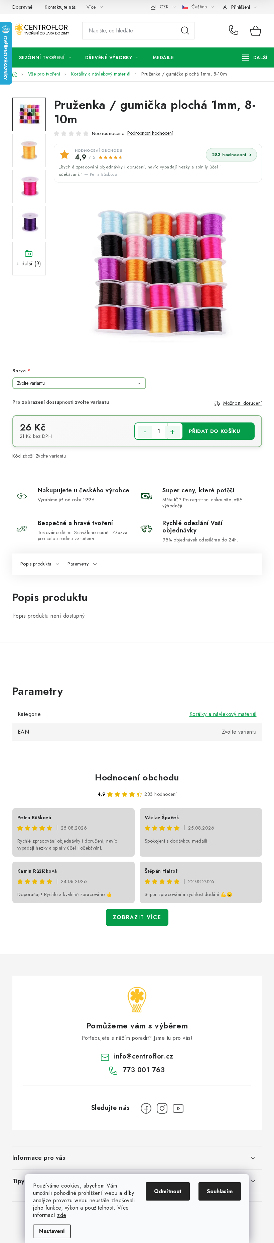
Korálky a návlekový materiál (223, 714)
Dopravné (22, 7)
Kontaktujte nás (60, 7)
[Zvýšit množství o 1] (172, 432)
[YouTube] (178, 1108)
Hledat (185, 30)
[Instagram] (162, 1108)
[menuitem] (45, 57)
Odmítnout (167, 1191)
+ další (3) (28, 263)
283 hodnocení (229, 154)
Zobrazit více (137, 917)
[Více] (255, 57)
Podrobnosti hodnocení (150, 133)
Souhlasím (220, 1191)
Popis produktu (35, 564)
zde (61, 1215)
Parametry (78, 564)
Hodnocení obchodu (137, 777)
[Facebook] (146, 1108)
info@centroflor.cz (143, 1056)
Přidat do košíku (214, 431)
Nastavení (52, 1231)
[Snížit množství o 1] (145, 432)
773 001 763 (235, 30)
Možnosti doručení (242, 403)
